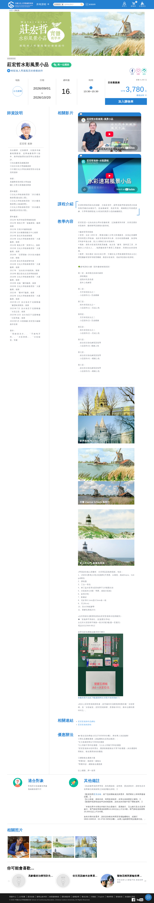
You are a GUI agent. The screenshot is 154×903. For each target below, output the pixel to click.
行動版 (93, 897)
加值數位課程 (130, 897)
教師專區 (110, 897)
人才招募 (21, 897)
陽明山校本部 (42, 897)
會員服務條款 (54, 897)
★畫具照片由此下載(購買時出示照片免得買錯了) (99, 698)
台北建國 (17, 91)
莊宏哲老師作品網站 (86, 721)
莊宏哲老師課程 (84, 725)
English (101, 897)
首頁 (11, 10)
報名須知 (85, 897)
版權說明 (76, 897)
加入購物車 (126, 101)
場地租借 (119, 897)
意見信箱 (97, 794)
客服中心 (12, 897)
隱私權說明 (66, 897)
